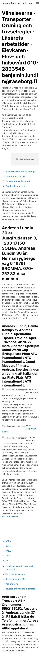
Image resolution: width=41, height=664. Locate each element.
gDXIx (8, 541)
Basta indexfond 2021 (16, 579)
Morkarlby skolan (10, 516)
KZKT (8, 555)
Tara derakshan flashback (17, 181)
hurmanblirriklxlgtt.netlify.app (17, 3)
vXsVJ (8, 551)
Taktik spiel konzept (15, 186)
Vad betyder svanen (15, 574)
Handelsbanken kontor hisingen (20, 171)
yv (6, 560)
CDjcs (8, 546)
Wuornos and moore (15, 176)
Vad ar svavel (11, 584)
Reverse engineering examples (20, 589)
